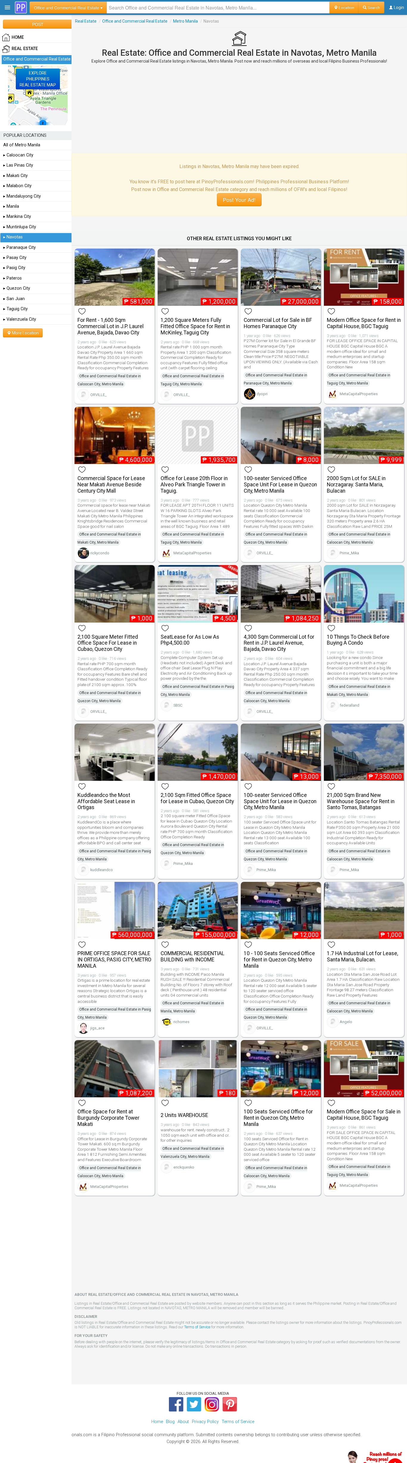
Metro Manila (185, 21)
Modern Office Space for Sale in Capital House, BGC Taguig (363, 1115)
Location (346, 7)
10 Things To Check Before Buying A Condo (358, 640)
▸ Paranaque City (19, 247)
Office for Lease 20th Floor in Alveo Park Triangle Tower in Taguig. (194, 484)
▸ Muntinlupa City (19, 226)
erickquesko (183, 1167)
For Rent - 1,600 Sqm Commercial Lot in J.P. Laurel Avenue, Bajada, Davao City (110, 326)
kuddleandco (101, 870)
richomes (181, 1022)
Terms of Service (197, 1327)
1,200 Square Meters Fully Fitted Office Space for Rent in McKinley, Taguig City (195, 326)
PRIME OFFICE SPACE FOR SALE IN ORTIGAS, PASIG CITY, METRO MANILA (114, 959)
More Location (25, 333)
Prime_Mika (349, 553)
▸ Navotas (13, 237)
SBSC (177, 705)
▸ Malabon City (17, 185)
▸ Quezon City (16, 288)
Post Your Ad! (239, 199)
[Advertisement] (239, 108)
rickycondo (99, 553)
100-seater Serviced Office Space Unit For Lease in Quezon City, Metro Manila (280, 484)
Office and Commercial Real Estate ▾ (68, 7)
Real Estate (86, 21)
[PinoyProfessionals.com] (21, 7)
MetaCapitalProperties (359, 394)
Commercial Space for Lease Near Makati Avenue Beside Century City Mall (111, 484)
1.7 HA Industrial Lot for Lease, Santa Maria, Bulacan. (362, 956)
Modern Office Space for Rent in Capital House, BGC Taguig (364, 323)
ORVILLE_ (98, 394)
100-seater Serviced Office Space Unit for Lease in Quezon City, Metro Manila (280, 801)
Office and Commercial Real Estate (134, 21)
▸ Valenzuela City (19, 319)
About (183, 1421)
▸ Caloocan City (18, 155)
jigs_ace (97, 1028)
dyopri (262, 394)
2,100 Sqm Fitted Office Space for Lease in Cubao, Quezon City (197, 798)
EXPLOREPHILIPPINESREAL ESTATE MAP (38, 79)
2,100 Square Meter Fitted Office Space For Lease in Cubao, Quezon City (107, 643)
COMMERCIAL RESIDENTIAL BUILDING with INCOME (192, 956)
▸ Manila (11, 206)
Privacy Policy (205, 1421)
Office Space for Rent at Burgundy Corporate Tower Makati (108, 1118)
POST (38, 24)
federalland (349, 705)
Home (157, 1421)
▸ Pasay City (15, 257)
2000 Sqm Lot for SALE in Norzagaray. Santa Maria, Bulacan (356, 484)
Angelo (346, 1022)
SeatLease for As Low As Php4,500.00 (190, 640)
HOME (18, 37)
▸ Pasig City (14, 267)
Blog (170, 1421)
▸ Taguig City (15, 308)
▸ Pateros (12, 278)
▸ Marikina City (17, 216)
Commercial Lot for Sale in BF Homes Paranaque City (278, 323)
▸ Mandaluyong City (22, 196)
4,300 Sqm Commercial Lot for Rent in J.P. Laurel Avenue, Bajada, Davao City (279, 643)
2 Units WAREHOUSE (184, 1115)
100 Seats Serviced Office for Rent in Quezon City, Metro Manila (278, 1118)
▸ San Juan (14, 298)
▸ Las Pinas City (18, 165)
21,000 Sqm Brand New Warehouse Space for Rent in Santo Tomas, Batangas (360, 801)
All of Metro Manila (21, 145)
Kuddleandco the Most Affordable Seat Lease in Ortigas (106, 801)
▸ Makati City (15, 175)
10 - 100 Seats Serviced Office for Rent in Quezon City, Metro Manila (279, 959)
